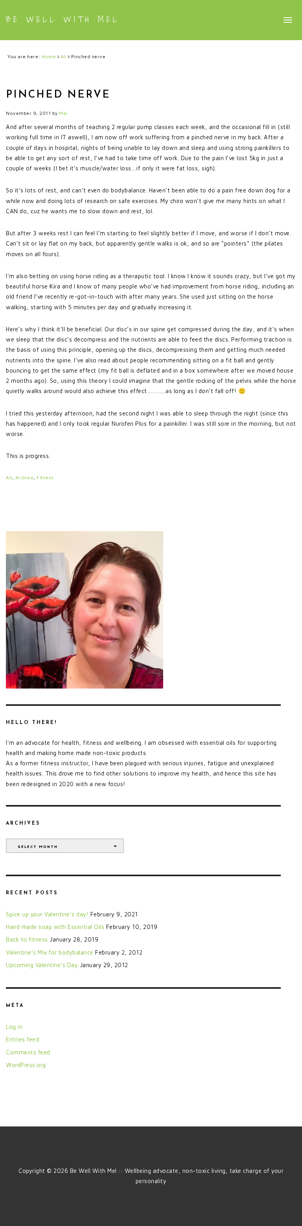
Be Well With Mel (63, 19)
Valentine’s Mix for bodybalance (50, 952)
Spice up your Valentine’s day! (47, 914)
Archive (24, 477)
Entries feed (22, 1039)
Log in (14, 1026)
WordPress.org (26, 1065)
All (9, 477)
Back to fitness (27, 939)
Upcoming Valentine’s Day (42, 965)
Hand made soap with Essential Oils (55, 926)
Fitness (45, 477)
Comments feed (28, 1052)
